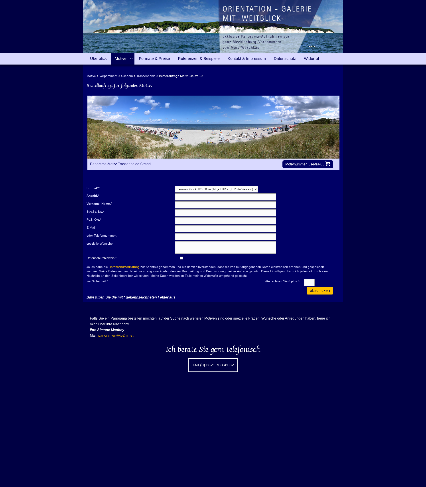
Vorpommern (108, 76)
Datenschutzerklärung (124, 267)
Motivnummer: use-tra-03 (305, 164)
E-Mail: (91, 227)
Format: (93, 188)
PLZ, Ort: (94, 219)
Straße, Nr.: (95, 211)
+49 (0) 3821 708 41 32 (213, 365)
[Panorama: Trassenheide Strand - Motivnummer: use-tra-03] (213, 127)
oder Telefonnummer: (102, 235)
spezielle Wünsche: (100, 243)
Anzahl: (93, 195)
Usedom (127, 76)
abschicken (320, 290)
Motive (91, 76)
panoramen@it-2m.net (115, 335)
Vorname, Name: (99, 203)
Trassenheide (146, 76)
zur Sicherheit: (97, 281)
